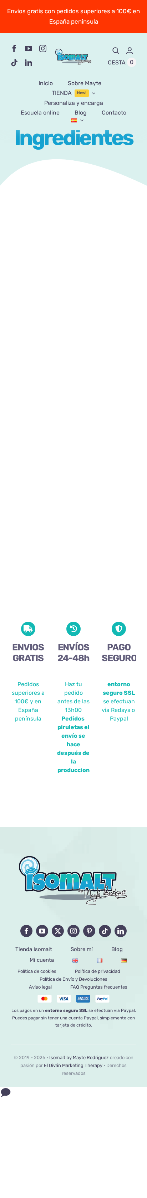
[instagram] (42, 48)
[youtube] (28, 48)
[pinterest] (89, 931)
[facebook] (14, 48)
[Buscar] (116, 50)
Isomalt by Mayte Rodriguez (79, 1057)
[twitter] (58, 931)
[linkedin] (28, 63)
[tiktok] (14, 63)
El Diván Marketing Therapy (73, 1065)
